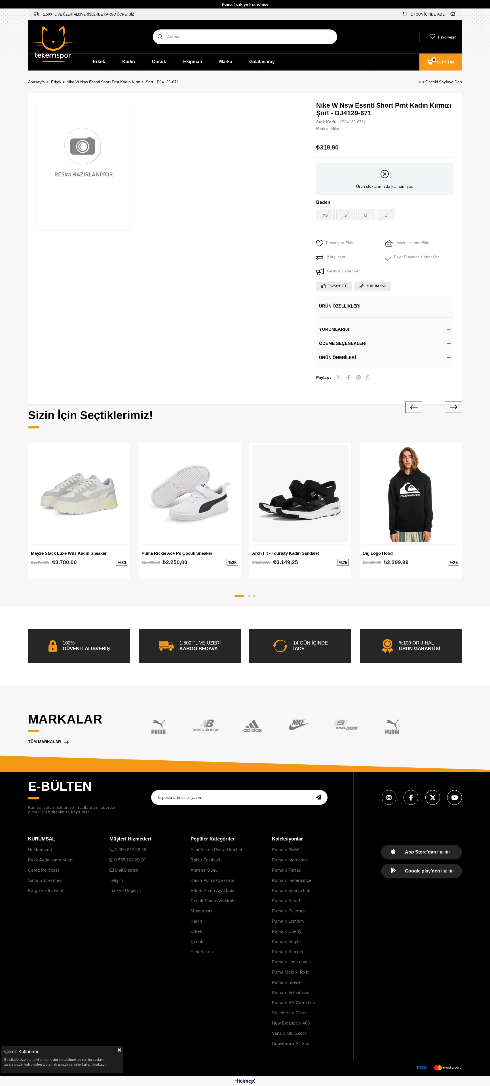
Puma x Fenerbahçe (292, 880)
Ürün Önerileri (337, 357)
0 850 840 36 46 (130, 849)
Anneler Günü (204, 870)
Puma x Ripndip (287, 951)
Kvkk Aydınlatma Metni (50, 859)
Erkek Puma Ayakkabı (213, 890)
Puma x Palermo (288, 910)
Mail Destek (126, 870)
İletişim (116, 880)
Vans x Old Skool (289, 1033)
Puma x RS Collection (293, 1002)
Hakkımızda (40, 849)
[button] (239, 596)
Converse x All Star (291, 1043)
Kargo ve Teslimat (45, 890)
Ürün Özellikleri (339, 306)
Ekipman (192, 61)
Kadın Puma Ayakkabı (212, 880)
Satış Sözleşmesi (45, 880)
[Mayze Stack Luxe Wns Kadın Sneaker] (79, 493)
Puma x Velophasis (291, 992)
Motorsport (201, 910)
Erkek (99, 61)
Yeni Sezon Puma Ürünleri (216, 849)
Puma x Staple (286, 941)
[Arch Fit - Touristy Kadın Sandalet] (300, 493)
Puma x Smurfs (287, 900)
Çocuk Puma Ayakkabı (213, 900)
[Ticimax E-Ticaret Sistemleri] (245, 1082)
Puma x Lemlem (288, 921)
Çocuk (159, 61)
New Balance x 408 (291, 1023)
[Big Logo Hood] (411, 493)
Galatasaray (262, 61)
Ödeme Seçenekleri (342, 343)
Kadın (128, 61)
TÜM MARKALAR (44, 741)
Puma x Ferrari (286, 870)
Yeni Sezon (202, 951)
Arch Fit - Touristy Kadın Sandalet (285, 553)
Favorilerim (447, 37)
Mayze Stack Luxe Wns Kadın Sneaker (69, 553)
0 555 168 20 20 (129, 859)
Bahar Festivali (205, 859)
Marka (225, 61)
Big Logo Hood (378, 553)
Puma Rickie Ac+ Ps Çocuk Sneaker (176, 553)
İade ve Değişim (125, 890)
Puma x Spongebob (291, 890)
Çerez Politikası (43, 870)
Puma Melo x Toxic (290, 972)
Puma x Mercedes (290, 859)
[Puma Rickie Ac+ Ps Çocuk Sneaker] (189, 493)
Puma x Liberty (287, 931)
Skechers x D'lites (290, 1012)
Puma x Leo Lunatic (291, 961)
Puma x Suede (286, 982)
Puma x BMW (285, 849)
